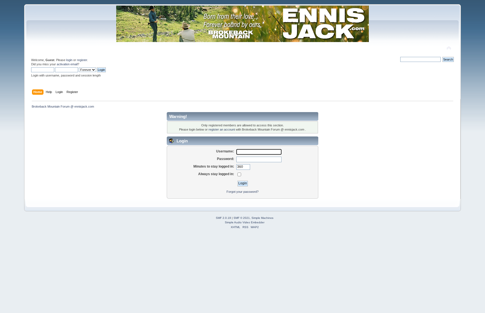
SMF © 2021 (242, 217)
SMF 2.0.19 (223, 217)
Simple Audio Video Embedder (244, 222)
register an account (222, 129)
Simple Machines (262, 217)
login (69, 60)
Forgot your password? (242, 191)
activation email (67, 64)
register (82, 60)
